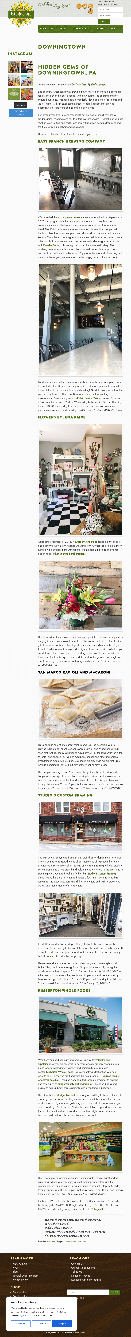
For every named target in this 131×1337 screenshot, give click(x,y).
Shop (112, 28)
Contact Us (77, 1263)
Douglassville (19, 1296)
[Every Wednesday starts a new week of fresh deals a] (14, 80)
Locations (47, 28)
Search (115, 1292)
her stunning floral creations (69, 553)
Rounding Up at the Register (86, 1279)
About (99, 28)
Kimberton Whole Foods (64, 990)
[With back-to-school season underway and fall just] (27, 67)
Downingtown (70, 1241)
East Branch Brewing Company (71, 141)
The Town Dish (78, 84)
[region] (41, 1314)
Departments (81, 28)
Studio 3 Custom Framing (65, 795)
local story (81, 1241)
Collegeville (97, 1209)
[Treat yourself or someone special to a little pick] (14, 67)
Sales (63, 28)
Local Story (51, 1241)
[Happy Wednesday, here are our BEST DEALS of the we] (27, 94)
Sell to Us (76, 1271)
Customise (20, 1323)
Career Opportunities (83, 1267)
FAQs (15, 1267)
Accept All (62, 1323)
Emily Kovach (98, 84)
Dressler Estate (51, 245)
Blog (15, 1271)
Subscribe (104, 21)
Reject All (41, 1323)
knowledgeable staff (63, 1095)
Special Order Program (25, 1275)
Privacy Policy (20, 1279)
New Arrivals (19, 1263)
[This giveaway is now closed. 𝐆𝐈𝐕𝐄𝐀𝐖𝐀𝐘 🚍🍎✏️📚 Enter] (27, 80)
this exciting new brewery (68, 217)
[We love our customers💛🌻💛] (14, 94)
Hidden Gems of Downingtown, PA (67, 69)
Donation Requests (81, 1275)
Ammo (50, 956)
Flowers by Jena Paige (62, 417)
